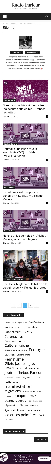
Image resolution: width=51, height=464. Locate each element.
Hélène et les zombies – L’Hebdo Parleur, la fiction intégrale (24, 237)
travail (21, 410)
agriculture (22, 323)
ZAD (41, 415)
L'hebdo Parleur (29, 372)
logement (27, 377)
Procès (32, 395)
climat (35, 327)
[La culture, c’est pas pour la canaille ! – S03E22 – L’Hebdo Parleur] (25, 178)
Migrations (13, 390)
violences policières (21, 414)
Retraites (37, 400)
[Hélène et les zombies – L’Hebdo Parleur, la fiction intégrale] (25, 221)
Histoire (9, 367)
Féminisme (14, 359)
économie (9, 419)
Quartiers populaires (18, 400)
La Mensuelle (9, 378)
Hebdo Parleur (9, 187)
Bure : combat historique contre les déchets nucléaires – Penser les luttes (24, 109)
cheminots (26, 327)
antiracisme (12, 327)
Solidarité (34, 405)
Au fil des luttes (9, 101)
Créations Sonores (10, 144)
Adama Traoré (10, 323)
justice (9, 372)
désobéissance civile (16, 350)
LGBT (18, 377)
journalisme (34, 368)
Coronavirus (14, 336)
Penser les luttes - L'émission (14, 279)
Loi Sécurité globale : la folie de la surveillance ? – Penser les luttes (25, 285)
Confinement (13, 331)
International (21, 368)
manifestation (18, 386)
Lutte (37, 377)
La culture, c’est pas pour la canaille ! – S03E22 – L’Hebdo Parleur (23, 196)
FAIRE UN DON (44, 458)
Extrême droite (23, 354)
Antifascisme (36, 322)
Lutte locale (12, 382)
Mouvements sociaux (33, 391)
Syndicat (10, 410)
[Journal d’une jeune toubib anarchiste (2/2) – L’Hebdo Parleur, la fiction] (25, 134)
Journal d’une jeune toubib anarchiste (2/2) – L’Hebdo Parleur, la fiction (20, 152)
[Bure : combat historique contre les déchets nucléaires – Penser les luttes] (25, 91)
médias (8, 396)
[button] (4, 16)
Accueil (5, 23)
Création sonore (15, 341)
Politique (19, 395)
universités (34, 410)
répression (11, 405)
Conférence (29, 332)
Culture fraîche (17, 345)
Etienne (6, 116)
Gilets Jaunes (15, 363)
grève (32, 363)
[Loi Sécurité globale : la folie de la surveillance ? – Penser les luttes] (25, 265)
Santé (24, 405)
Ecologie (37, 349)
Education (10, 354)
